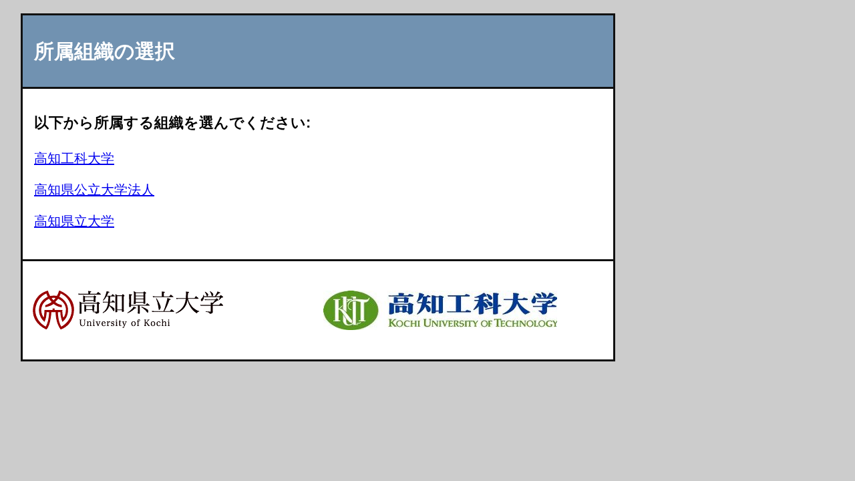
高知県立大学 (74, 221)
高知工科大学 (74, 158)
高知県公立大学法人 (94, 189)
